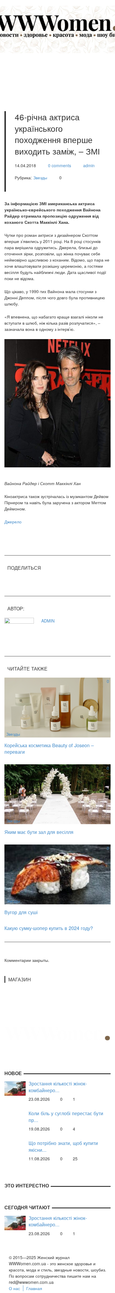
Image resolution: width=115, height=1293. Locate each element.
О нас (14, 1288)
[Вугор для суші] (57, 874)
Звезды (40, 177)
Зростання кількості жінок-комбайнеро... (58, 1086)
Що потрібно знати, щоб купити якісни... (63, 1146)
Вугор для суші (21, 912)
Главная (34, 1288)
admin (89, 165)
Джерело (13, 522)
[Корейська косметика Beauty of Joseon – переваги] (57, 707)
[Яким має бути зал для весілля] (57, 793)
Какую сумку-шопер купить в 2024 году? (48, 927)
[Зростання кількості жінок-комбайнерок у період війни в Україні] (15, 1088)
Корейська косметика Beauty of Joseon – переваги (49, 748)
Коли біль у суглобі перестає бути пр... (66, 1116)
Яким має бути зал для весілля (38, 831)
